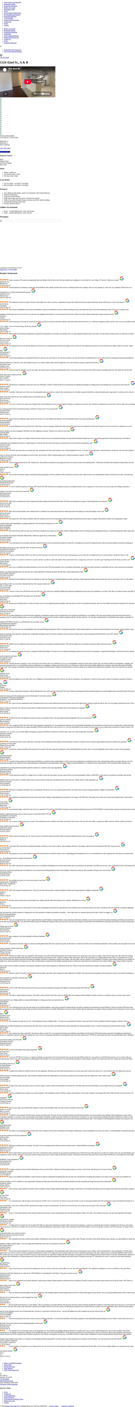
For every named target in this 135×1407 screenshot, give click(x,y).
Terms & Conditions (67, 1406)
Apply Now (4, 269)
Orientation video (9, 9)
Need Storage (8, 1368)
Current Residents (9, 1395)
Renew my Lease (9, 1401)
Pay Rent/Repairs (9, 1367)
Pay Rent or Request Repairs (13, 51)
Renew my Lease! (9, 8)
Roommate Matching (10, 6)
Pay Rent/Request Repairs (12, 15)
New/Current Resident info (12, 13)
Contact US (7, 22)
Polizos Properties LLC (12, 1406)
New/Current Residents (11, 36)
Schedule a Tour (5, 152)
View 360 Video (5, 148)
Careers (6, 25)
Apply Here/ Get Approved (12, 2)
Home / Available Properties (12, 1363)
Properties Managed (10, 16)
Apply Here (7, 1365)
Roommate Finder (9, 4)
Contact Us (7, 39)
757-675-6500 (8, 18)
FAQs (6, 11)
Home (6, 23)
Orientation (7, 34)
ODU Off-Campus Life (11, 1370)
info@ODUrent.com (6, 1381)
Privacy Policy (54, 1406)
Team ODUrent (9, 1397)
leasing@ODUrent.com (11, 20)
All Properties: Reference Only (13, 1399)
